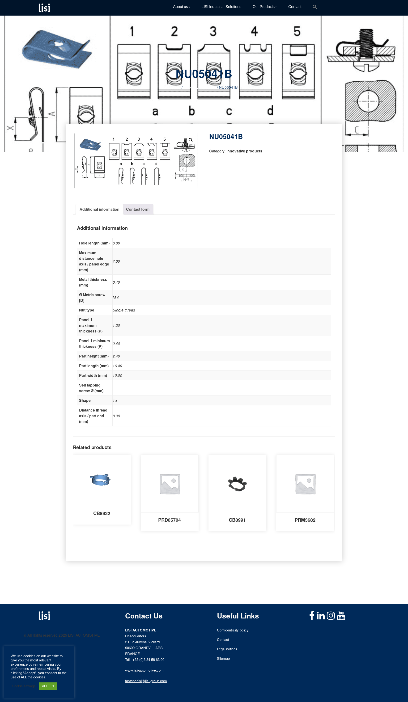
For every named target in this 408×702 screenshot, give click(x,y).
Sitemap (223, 658)
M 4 (116, 297)
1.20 (116, 325)
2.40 (116, 356)
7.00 (116, 261)
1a (115, 400)
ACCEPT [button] (48, 686)
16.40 (117, 365)
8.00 (116, 415)
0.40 (116, 282)
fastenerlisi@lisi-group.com (146, 680)
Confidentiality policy (233, 629)
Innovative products (199, 87)
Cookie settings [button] (24, 686)
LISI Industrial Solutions (221, 7)
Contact (294, 7)
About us (180, 7)
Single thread (124, 310)
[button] (315, 7)
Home (175, 87)
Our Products (264, 7)
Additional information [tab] (99, 209)
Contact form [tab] (137, 209)
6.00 (116, 243)
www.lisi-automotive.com (144, 670)
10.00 (117, 375)
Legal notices (227, 648)
